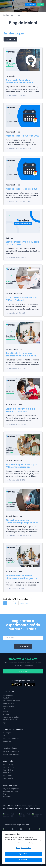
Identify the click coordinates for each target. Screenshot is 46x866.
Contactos (7, 797)
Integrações (7, 733)
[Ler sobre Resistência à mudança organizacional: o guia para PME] (23, 333)
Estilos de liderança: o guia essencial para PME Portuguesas (20, 411)
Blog (18, 15)
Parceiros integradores (11, 751)
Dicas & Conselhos (14, 293)
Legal (4, 722)
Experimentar (23, 646)
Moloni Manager (8, 767)
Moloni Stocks (8, 778)
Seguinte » (24, 603)
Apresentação (8, 695)
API (4, 736)
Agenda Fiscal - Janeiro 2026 (21, 188)
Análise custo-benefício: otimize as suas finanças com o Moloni (22, 578)
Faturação (10, 76)
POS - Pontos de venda (11, 701)
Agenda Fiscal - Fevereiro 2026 (22, 135)
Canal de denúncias (10, 720)
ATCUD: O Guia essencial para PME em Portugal (22, 299)
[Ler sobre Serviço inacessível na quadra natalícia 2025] (23, 222)
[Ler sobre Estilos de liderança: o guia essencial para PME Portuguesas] (23, 389)
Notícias (9, 238)
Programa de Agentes (11, 754)
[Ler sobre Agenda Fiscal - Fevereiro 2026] (23, 116)
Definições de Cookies (23, 848)
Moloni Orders (8, 770)
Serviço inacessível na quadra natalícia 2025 (22, 243)
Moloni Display (8, 764)
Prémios (6, 712)
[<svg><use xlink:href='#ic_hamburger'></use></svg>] (4, 4)
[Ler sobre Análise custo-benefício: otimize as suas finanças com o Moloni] (23, 556)
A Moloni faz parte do (16, 825)
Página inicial (8, 15)
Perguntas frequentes (11, 788)
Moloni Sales (7, 775)
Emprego (6, 714)
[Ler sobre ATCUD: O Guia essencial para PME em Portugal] (23, 278)
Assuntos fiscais (13, 132)
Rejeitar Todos (23, 854)
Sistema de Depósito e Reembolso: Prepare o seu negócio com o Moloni (20, 83)
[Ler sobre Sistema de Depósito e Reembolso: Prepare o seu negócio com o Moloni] (23, 60)
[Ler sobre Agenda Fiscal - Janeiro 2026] (23, 169)
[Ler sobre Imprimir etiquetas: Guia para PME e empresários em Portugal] (23, 444)
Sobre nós (6, 709)
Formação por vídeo (10, 791)
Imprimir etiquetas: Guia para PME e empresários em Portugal (22, 467)
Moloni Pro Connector (11, 738)
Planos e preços (8, 703)
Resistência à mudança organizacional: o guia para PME (21, 356)
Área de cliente (8, 706)
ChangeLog (7, 741)
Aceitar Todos (23, 860)
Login (41, 4)
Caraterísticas (8, 698)
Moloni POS (7, 773)
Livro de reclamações (11, 717)
